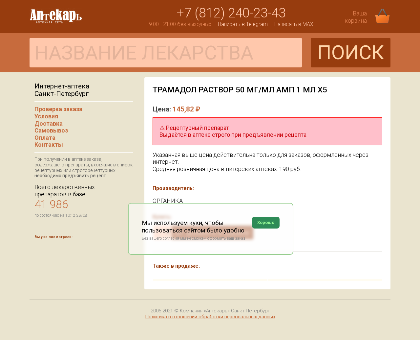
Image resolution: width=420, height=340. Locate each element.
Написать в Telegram (243, 24)
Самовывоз (51, 130)
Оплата (44, 137)
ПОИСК (350, 52)
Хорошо (265, 222)
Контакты (48, 144)
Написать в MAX (293, 24)
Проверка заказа (58, 109)
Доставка (48, 123)
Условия (46, 116)
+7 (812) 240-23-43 (231, 13)
